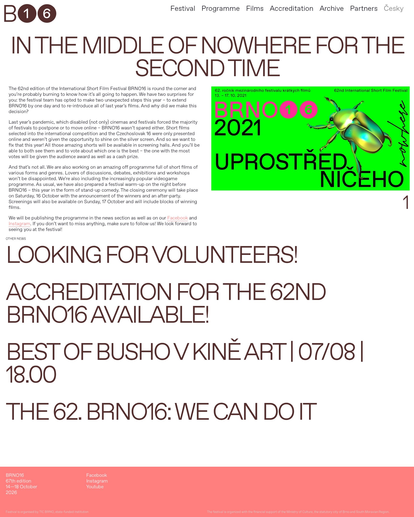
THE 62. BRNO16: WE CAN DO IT (161, 412)
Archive (332, 8)
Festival (182, 8)
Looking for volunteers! (151, 255)
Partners (364, 8)
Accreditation (291, 8)
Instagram (19, 224)
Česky (394, 8)
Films (255, 8)
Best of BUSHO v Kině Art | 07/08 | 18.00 (184, 363)
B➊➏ (29, 14)
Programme (220, 8)
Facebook (177, 218)
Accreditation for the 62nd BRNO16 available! (165, 303)
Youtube (95, 487)
